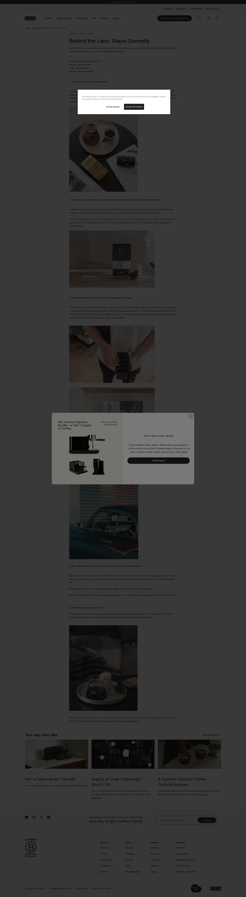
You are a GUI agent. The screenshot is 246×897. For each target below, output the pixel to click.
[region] (124, 102)
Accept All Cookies (134, 107)
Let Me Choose (112, 106)
